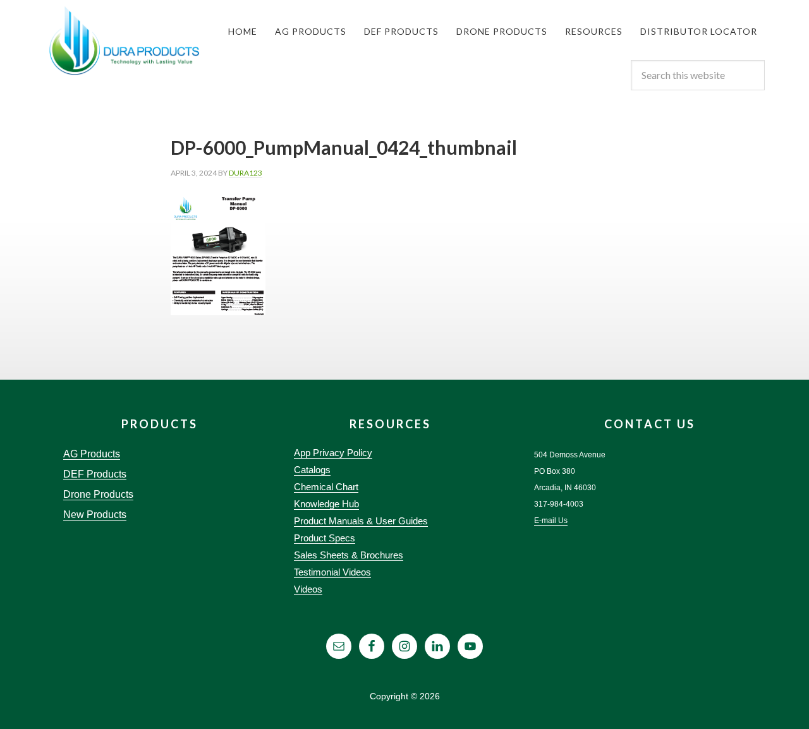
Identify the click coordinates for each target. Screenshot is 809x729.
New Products (94, 514)
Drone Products (98, 494)
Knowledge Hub (326, 503)
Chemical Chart (326, 486)
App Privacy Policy (333, 452)
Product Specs (324, 538)
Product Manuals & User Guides (361, 520)
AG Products (91, 454)
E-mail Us (551, 520)
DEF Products (94, 474)
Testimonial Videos (332, 572)
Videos (308, 589)
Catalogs (312, 469)
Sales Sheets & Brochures (348, 555)
